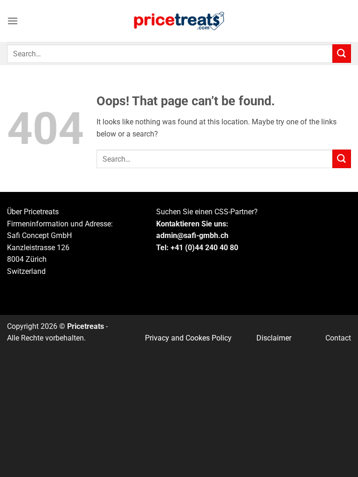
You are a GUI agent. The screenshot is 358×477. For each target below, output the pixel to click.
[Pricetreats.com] (179, 21)
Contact (338, 338)
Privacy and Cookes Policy (188, 338)
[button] (12, 20)
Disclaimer (273, 338)
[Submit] (341, 53)
